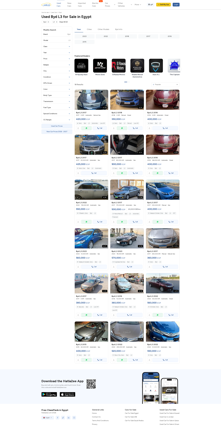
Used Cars (59, 4)
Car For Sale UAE (131, 417)
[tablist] (127, 29)
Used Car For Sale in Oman (169, 424)
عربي (151, 4)
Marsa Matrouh (118, 213)
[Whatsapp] (86, 128)
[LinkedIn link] (68, 417)
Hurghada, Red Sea (119, 262)
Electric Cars (97, 4)
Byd (85, 123)
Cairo (80, 123)
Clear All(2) (63, 22)
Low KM (102, 123)
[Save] (105, 92)
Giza (151, 168)
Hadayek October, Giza (156, 213)
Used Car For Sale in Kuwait (170, 413)
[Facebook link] (57, 417)
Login (176, 5)
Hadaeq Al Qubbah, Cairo (86, 262)
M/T (174, 213)
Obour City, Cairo (119, 355)
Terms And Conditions (100, 421)
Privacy (94, 424)
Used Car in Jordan (167, 417)
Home (94, 413)
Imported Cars (82, 4)
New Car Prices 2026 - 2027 (57, 132)
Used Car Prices (57, 126)
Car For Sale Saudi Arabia (134, 421)
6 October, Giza (154, 307)
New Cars (69, 4)
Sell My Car (164, 5)
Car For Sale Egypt (132, 413)
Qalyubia (81, 307)
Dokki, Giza (82, 168)
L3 (89, 123)
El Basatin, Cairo (83, 213)
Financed (115, 217)
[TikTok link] (63, 417)
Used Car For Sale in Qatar (169, 421)
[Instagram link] (74, 417)
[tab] (79, 29)
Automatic (95, 123)
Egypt (47, 417)
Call (101, 128)
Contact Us (96, 417)
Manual (129, 123)
